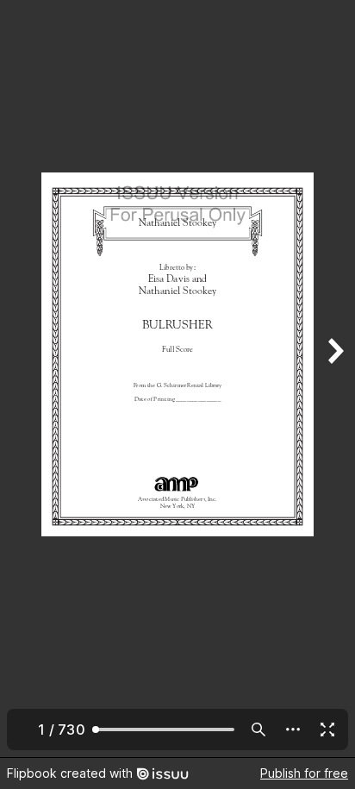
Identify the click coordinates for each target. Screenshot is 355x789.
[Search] (258, 729)
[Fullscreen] (327, 729)
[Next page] (334, 378)
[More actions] (293, 729)
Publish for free (304, 773)
